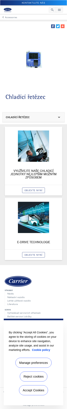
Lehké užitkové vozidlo (19, 300)
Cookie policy (41, 349)
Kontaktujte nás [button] (33, 2)
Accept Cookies (33, 390)
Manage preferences (33, 362)
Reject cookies (34, 376)
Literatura (12, 304)
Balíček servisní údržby (19, 316)
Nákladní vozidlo (16, 297)
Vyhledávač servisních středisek (24, 312)
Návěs (10, 293)
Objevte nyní (33, 190)
